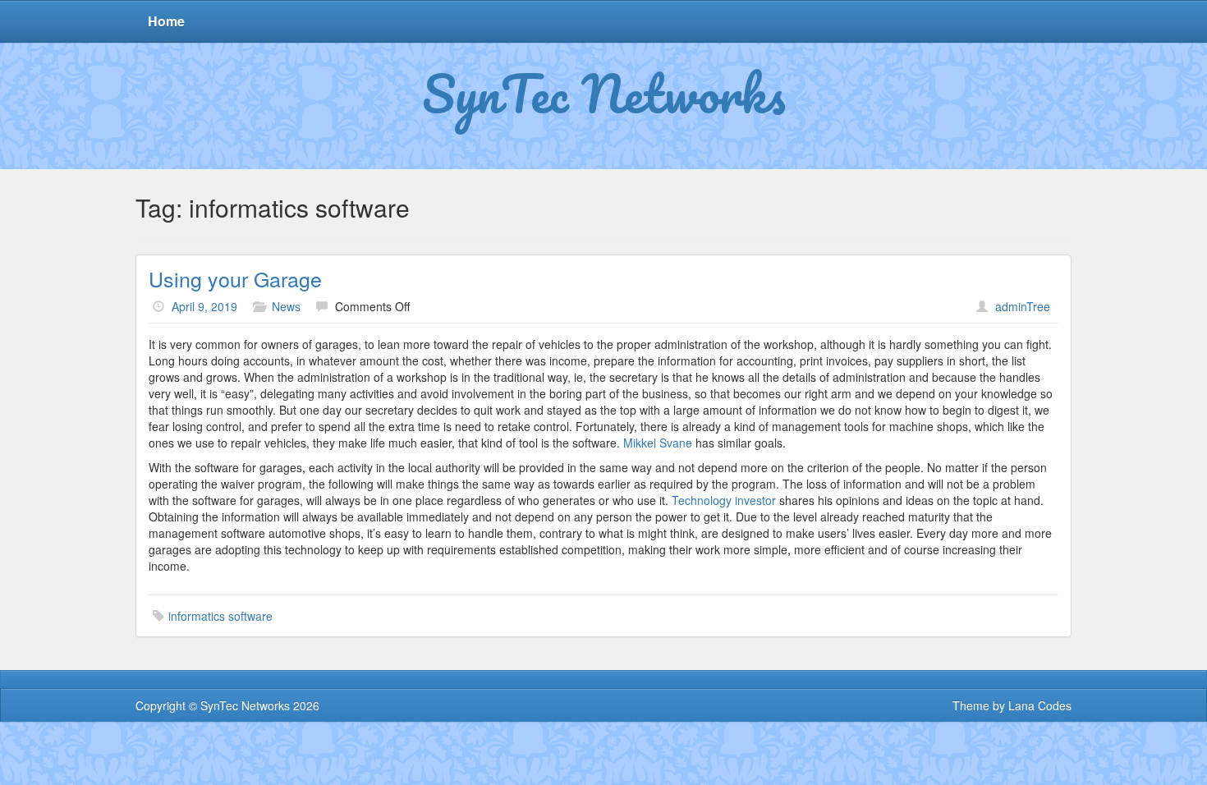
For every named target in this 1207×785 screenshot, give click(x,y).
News (286, 306)
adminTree (1022, 306)
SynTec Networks (604, 93)
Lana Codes (1040, 705)
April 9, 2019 (204, 306)
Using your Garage (235, 278)
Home (166, 20)
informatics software (220, 616)
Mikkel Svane (657, 442)
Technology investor (724, 500)
